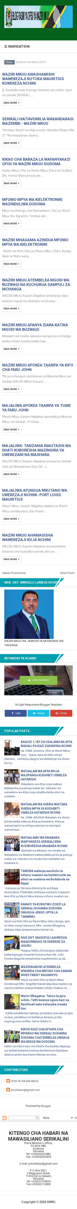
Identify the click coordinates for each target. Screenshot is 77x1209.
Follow (40, 713)
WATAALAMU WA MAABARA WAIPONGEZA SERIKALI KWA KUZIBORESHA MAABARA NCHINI (44, 841)
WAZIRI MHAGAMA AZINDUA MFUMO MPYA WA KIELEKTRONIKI (35, 242)
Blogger (46, 1106)
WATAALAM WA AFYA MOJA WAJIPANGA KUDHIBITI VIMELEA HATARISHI (44, 775)
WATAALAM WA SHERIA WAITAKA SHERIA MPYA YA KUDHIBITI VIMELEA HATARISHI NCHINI (44, 808)
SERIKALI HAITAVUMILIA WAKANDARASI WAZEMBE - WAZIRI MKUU (38, 121)
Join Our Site (40, 680)
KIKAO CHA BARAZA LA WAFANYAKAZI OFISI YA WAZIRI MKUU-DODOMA (36, 161)
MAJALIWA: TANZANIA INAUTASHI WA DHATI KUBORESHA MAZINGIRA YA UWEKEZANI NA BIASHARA (36, 450)
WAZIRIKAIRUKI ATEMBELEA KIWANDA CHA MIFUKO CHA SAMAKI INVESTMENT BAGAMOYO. (46, 971)
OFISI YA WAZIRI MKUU (24, 1081)
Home (9, 62)
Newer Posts (10, 573)
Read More (11, 102)
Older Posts (67, 573)
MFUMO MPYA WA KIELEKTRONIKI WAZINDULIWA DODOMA (32, 201)
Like (17, 713)
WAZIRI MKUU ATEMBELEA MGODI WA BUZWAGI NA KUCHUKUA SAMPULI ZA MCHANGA (36, 284)
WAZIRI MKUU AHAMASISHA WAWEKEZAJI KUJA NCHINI (27, 537)
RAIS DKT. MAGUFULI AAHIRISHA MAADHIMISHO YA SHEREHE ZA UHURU (44, 941)
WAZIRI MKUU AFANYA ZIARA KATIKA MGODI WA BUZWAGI (35, 327)
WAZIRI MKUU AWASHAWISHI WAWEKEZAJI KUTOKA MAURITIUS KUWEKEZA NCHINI (33, 78)
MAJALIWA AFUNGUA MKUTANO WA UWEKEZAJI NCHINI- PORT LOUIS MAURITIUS (34, 495)
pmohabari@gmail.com (25, 1089)
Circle (63, 713)
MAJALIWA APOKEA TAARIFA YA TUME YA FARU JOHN (36, 407)
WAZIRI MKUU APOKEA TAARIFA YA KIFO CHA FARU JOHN (37, 367)
